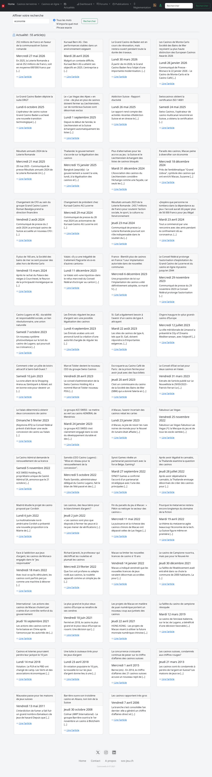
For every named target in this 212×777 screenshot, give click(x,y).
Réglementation (142, 7)
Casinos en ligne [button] (51, 4)
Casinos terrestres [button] (27, 4)
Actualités (69, 7)
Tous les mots (64, 20)
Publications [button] (122, 4)
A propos (110, 760)
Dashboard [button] (86, 4)
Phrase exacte (64, 27)
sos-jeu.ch (127, 760)
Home (11, 4)
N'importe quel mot (67, 23)
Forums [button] (103, 4)
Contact (95, 760)
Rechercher (202, 5)
